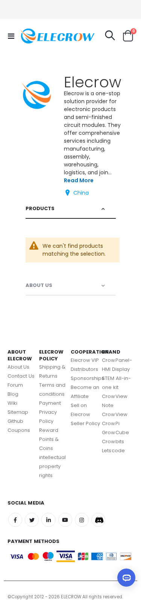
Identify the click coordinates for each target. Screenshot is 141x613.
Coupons (19, 430)
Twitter (32, 520)
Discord (98, 520)
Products (40, 208)
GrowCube (115, 432)
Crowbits (113, 441)
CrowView (114, 414)
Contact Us (21, 376)
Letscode (113, 450)
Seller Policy (85, 423)
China (81, 193)
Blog (13, 394)
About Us (39, 285)
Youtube (65, 520)
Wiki (12, 403)
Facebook (15, 520)
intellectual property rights (52, 466)
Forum (15, 385)
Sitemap (18, 412)
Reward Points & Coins (49, 439)
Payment (50, 403)
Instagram (82, 520)
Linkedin (48, 520)
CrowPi (110, 423)
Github (15, 421)
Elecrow (92, 82)
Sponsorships (88, 378)
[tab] (71, 209)
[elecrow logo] (35, 36)
